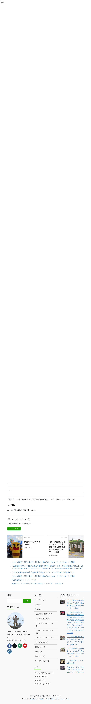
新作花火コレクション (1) (45, 637)
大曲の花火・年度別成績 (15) (44, 624)
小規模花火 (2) (40, 647)
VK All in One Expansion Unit (60, 699)
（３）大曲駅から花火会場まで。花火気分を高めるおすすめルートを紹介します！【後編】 (43, 562)
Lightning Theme (45, 699)
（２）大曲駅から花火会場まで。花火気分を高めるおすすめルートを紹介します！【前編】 (57, 547)
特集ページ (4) (40, 656)
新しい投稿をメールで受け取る (20, 524)
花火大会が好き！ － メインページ (24, 580)
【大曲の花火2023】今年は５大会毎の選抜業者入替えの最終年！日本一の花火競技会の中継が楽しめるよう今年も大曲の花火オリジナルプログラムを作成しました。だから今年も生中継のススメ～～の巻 (75, 622)
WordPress (33, 699)
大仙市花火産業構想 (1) (44, 614)
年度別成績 (42, 676)
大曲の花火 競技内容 (44, 673)
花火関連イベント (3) (42, 661)
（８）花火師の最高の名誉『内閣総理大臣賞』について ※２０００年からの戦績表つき (43, 572)
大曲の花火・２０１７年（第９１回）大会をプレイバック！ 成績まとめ (37, 584)
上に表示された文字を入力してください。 (22, 510)
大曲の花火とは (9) (42, 618)
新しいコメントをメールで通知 (20, 519)
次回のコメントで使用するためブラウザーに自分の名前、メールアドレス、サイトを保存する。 (42, 499)
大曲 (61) (38, 609)
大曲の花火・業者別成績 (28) (44, 632)
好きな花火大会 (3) (41, 642)
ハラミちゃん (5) (40, 600)
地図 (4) (37, 604)
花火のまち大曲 (43, 684)
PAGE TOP (87, 681)
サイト (9, 490)
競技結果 (41, 680)
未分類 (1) (38, 652)
